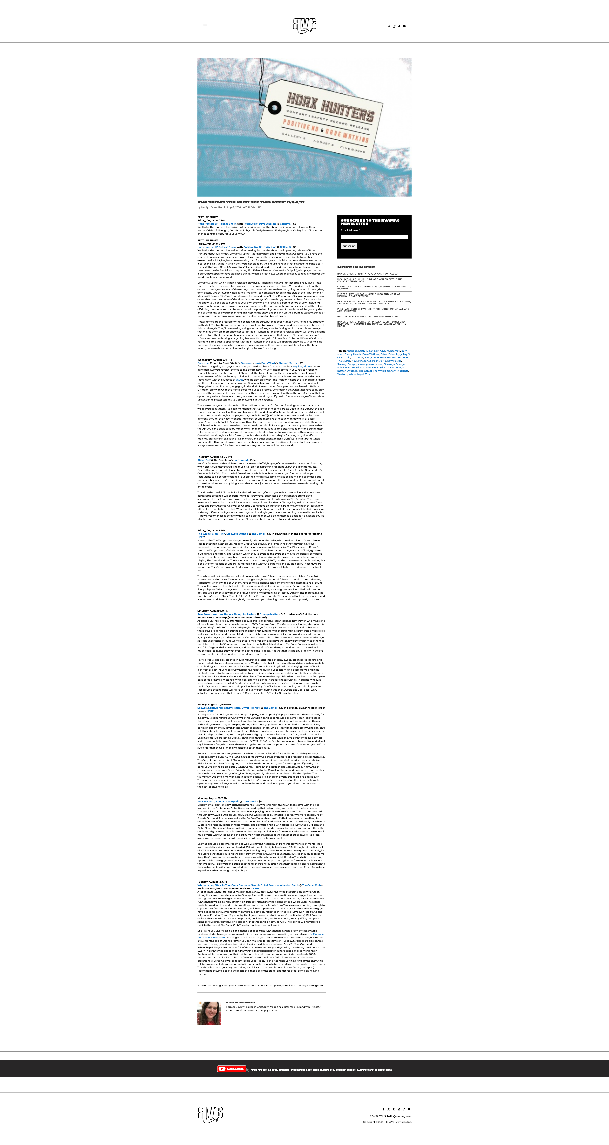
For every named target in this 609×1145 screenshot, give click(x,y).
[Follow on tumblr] (393, 1109)
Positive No (250, 223)
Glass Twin (218, 533)
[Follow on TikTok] (399, 26)
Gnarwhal (203, 363)
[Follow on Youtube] (404, 26)
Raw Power (204, 614)
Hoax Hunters (205, 223)
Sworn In (244, 885)
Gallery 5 (285, 223)
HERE (200, 537)
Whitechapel (205, 885)
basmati (395, 350)
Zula (200, 801)
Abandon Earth (289, 885)
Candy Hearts (232, 707)
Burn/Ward (268, 363)
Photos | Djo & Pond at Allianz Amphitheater (367, 316)
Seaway (202, 707)
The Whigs (204, 533)
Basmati (209, 801)
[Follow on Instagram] (389, 26)
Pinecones (246, 363)
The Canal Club (311, 885)
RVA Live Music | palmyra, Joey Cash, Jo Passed (367, 273)
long (301, 366)
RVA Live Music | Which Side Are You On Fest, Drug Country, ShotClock (370, 280)
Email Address (350, 230)
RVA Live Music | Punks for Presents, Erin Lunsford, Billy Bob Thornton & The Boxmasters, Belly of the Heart (371, 323)
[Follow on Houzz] (394, 26)
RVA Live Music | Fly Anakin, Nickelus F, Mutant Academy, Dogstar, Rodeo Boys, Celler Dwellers (374, 302)
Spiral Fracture (270, 885)
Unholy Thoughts (235, 614)
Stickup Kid (215, 707)
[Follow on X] (388, 1109)
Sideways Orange (237, 533)
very (295, 366)
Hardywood (240, 460)
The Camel (258, 533)
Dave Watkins (267, 223)
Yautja (239, 379)
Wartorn (218, 614)
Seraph (255, 885)
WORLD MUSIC (252, 207)
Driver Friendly (251, 707)
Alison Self (204, 460)
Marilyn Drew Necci (213, 207)
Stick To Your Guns (226, 885)
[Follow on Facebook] (383, 26)
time (307, 366)
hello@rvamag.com (399, 1116)
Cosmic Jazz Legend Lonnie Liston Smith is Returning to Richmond (374, 287)
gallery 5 (404, 354)
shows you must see (369, 364)
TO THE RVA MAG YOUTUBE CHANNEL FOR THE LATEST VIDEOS (321, 1070)
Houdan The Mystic (227, 801)
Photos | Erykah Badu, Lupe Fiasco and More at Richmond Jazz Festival (368, 295)
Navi (257, 363)
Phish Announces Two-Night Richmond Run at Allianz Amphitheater (373, 310)
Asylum (251, 614)
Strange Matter (287, 363)
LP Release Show (225, 223)
